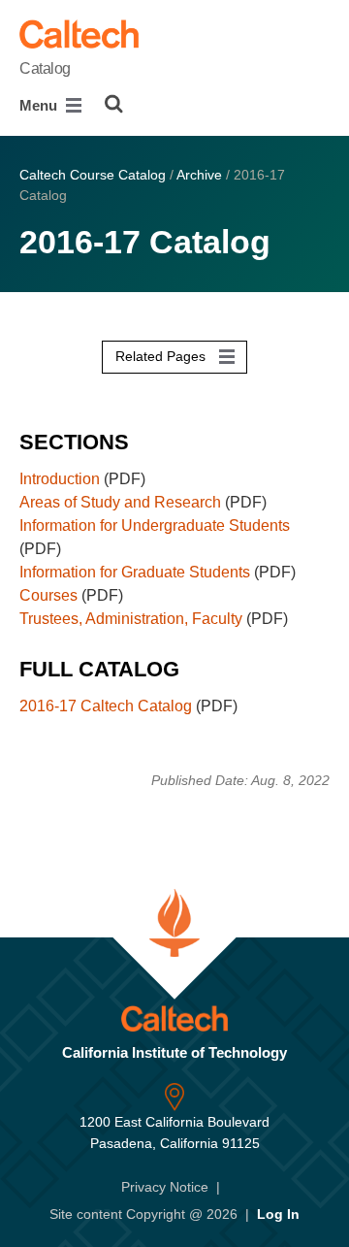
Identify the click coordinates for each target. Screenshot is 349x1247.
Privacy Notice (164, 1187)
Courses (48, 595)
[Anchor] (143, 437)
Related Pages (162, 356)
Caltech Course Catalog (92, 174)
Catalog (45, 68)
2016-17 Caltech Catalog (105, 706)
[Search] (114, 104)
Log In (278, 1214)
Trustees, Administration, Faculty (130, 618)
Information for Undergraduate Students (154, 525)
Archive (199, 174)
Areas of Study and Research (120, 502)
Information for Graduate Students (134, 572)
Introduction (59, 479)
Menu (40, 105)
